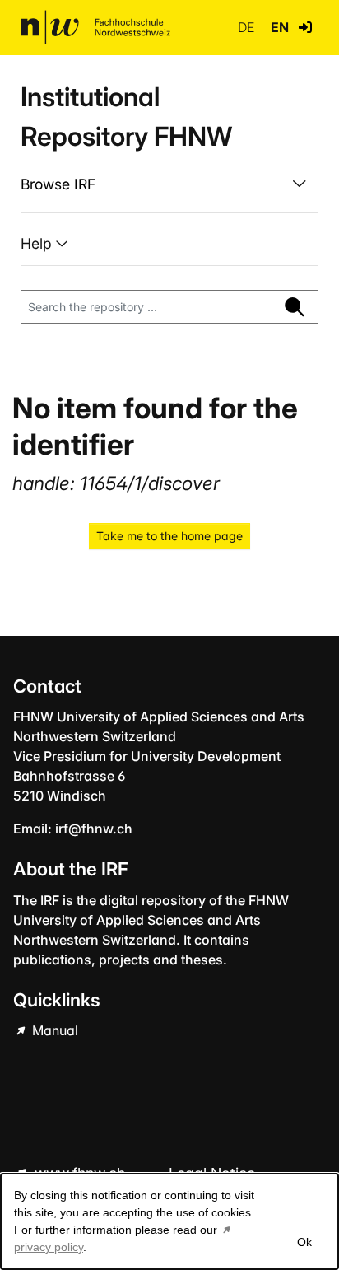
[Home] (95, 27)
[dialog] (169, 1221)
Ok (304, 1242)
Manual (53, 1030)
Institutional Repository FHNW (126, 116)
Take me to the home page (169, 536)
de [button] (248, 27)
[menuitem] (169, 184)
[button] (305, 27)
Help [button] (38, 243)
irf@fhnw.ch (93, 828)
